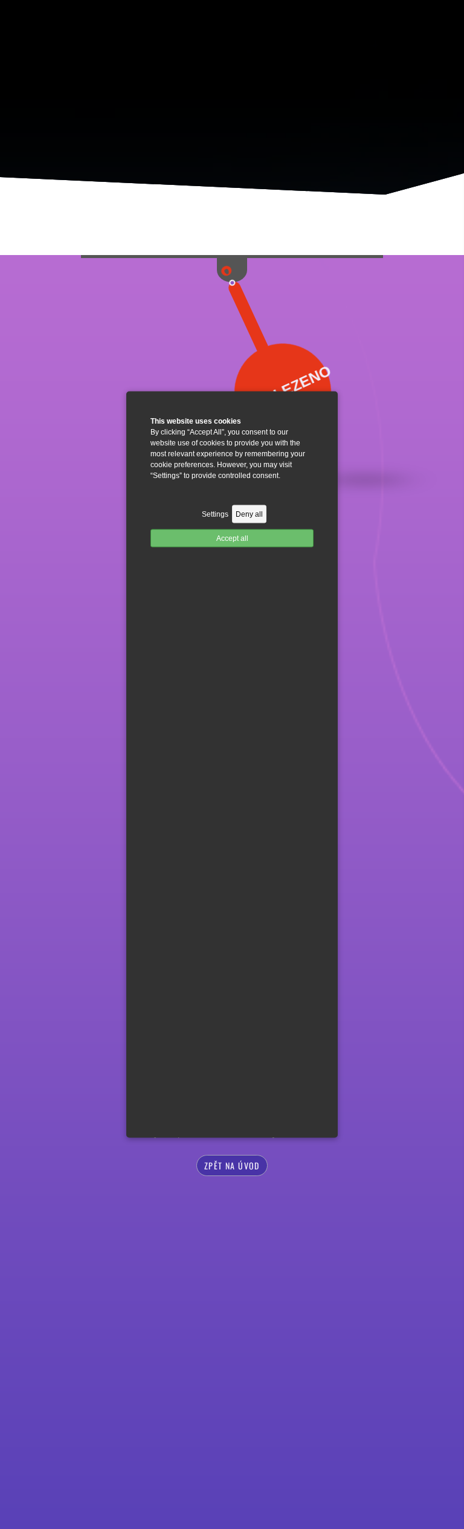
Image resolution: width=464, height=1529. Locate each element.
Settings (215, 514)
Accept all (232, 538)
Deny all (249, 514)
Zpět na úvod (232, 1165)
